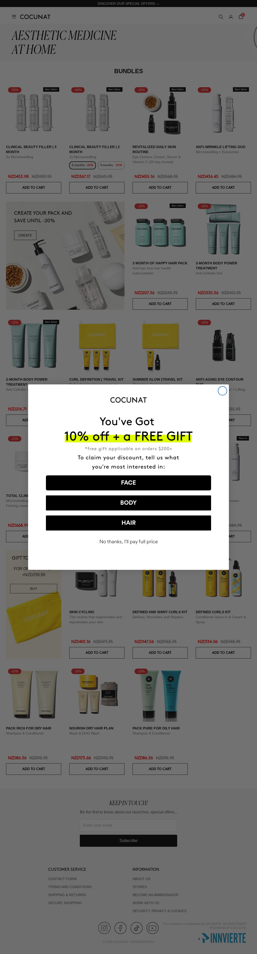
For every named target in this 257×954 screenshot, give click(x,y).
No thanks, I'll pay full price (128, 541)
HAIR (128, 523)
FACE (128, 483)
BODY (128, 503)
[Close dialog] (222, 390)
